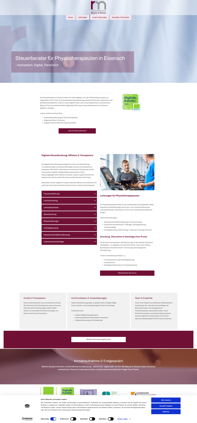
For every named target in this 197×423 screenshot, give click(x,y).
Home (70, 17)
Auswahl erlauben (165, 406)
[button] (77, 131)
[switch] (73, 419)
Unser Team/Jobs (99, 17)
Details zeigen (122, 419)
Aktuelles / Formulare (120, 17)
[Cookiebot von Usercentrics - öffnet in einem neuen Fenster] (27, 419)
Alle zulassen (166, 400)
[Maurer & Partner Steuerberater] (98, 7)
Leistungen (82, 17)
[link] (95, 194)
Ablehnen (166, 412)
